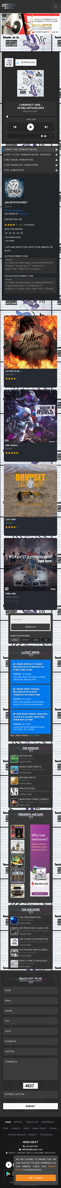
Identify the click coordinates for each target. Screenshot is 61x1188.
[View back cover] (14, 188)
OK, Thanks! (36, 1177)
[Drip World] (30, 416)
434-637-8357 (32, 1146)
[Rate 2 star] (10, 233)
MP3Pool (18, 1122)
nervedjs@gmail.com (32, 1149)
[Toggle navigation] (55, 6)
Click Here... (35, 735)
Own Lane (10, 594)
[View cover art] (9, 62)
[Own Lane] (30, 564)
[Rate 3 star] (13, 233)
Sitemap (53, 1128)
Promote (16, 1128)
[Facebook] (9, 1165)
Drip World (11, 445)
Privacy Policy (39, 1128)
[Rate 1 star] (6, 233)
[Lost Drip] (30, 490)
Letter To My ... (13, 371)
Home (8, 1122)
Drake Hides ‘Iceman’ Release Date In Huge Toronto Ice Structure (26, 692)
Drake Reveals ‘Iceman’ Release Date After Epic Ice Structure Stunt (28, 667)
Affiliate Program (16, 1134)
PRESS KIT (33, 1134)
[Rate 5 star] (21, 233)
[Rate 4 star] (17, 233)
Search (29, 626)
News (26, 1128)
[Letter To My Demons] (30, 342)
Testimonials (46, 1134)
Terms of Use (32, 1122)
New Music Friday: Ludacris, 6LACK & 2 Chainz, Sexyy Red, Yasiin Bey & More (30, 717)
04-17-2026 (26, 724)
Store (5, 1128)
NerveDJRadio (48, 1122)
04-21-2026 (26, 699)
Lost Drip (10, 519)
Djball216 (23, 213)
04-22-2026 (26, 674)
